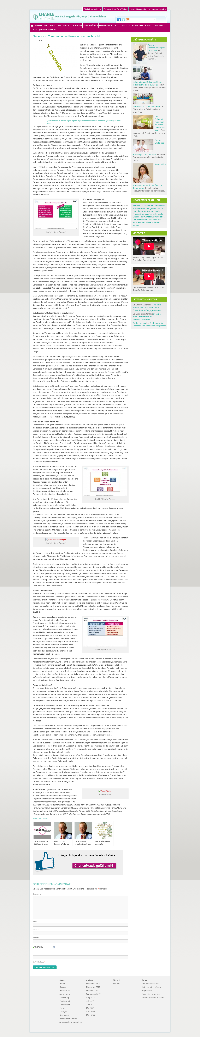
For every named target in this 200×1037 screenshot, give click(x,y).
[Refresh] (54, 947)
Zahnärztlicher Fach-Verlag (115, 9)
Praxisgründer (90, 25)
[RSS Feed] (127, 19)
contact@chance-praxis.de (44, 29)
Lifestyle (126, 25)
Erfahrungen (105, 25)
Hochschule (50, 25)
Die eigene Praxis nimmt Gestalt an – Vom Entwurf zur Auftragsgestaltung (148, 308)
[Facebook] (119, 19)
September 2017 (93, 994)
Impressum (147, 990)
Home (32, 25)
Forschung (76, 25)
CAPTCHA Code (38, 962)
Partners (116, 983)
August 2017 (91, 997)
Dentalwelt (137, 25)
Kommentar (37, 894)
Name (35, 921)
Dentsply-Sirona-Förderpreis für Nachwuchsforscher (147, 317)
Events (117, 25)
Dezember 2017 (93, 983)
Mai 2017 (90, 1008)
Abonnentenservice (157, 9)
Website (36, 938)
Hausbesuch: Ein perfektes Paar (146, 106)
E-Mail (36, 929)
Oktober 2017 (92, 990)
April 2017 (90, 1011)
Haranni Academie (138, 9)
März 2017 (90, 1015)
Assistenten (63, 25)
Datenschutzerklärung (151, 987)
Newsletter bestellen (155, 25)
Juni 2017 (90, 1004)
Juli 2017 (90, 1001)
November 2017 (93, 987)
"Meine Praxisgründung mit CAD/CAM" (156, 48)
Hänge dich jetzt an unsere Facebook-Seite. (87, 855)
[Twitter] (123, 19)
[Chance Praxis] (69, 16)
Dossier (38, 25)
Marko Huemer (139, 323)
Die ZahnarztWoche (92, 9)
